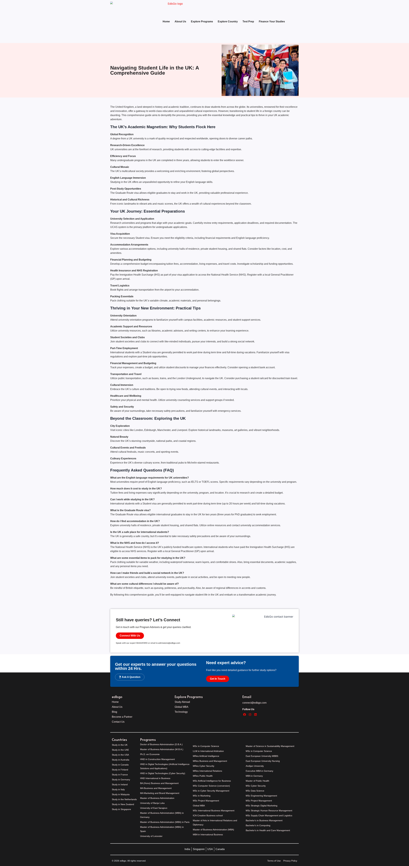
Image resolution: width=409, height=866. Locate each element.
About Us (180, 21)
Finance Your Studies (272, 21)
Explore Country (228, 21)
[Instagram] (250, 714)
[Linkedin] (255, 714)
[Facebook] (244, 714)
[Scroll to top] (404, 853)
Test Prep (248, 21)
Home (166, 21)
